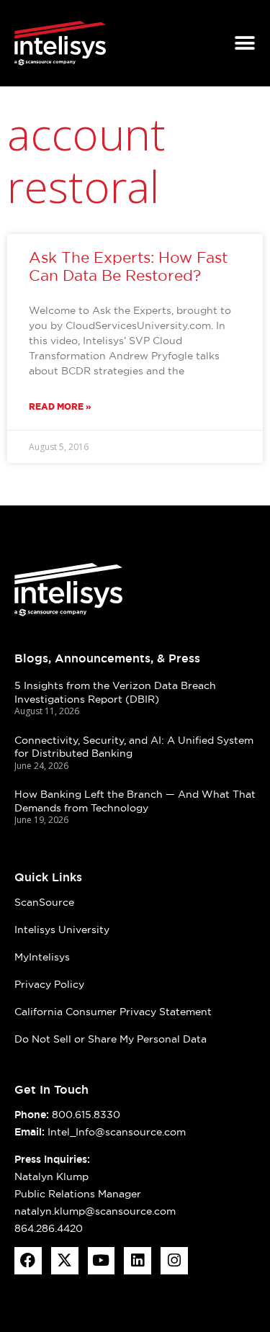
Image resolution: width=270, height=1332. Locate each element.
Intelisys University (61, 929)
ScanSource (44, 902)
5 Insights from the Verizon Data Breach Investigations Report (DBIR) (115, 692)
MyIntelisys (42, 956)
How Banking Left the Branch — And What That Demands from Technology (135, 801)
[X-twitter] (64, 1260)
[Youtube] (101, 1260)
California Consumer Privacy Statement (113, 1011)
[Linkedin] (137, 1260)
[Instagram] (174, 1260)
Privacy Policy (49, 984)
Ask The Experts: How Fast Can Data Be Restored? (128, 266)
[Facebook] (28, 1260)
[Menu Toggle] (245, 43)
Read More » (60, 406)
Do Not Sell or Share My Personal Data (110, 1038)
